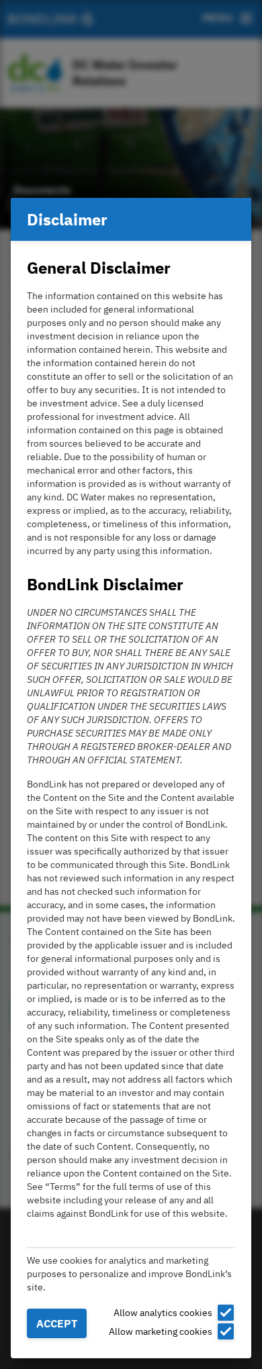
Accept (56, 1323)
